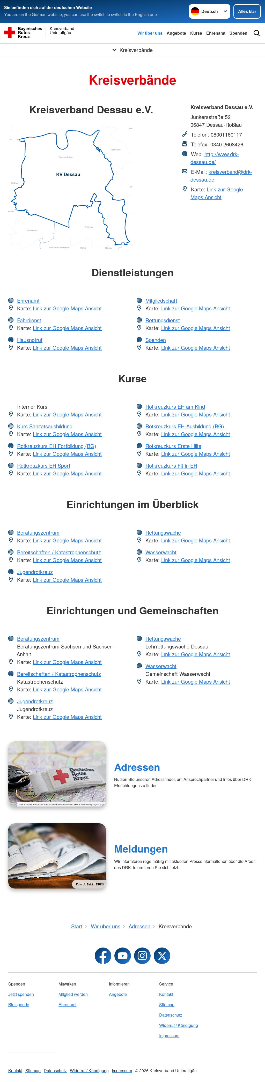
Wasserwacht (160, 552)
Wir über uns (150, 33)
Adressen (137, 766)
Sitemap (166, 1005)
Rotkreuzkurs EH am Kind (175, 406)
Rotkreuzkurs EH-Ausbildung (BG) (184, 426)
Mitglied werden (73, 994)
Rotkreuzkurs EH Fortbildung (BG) (56, 446)
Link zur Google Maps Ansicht (216, 193)
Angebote (176, 33)
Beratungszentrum (38, 532)
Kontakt (166, 994)
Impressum (169, 1036)
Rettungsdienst (162, 320)
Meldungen (141, 848)
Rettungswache (163, 532)
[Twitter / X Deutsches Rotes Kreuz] (162, 955)
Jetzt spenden (21, 994)
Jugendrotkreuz (35, 572)
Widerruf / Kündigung (178, 1025)
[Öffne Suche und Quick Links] (257, 33)
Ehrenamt (215, 33)
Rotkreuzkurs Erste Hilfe (173, 446)
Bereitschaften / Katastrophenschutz (59, 552)
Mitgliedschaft (161, 300)
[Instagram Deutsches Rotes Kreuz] (142, 955)
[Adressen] (57, 774)
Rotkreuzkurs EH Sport (43, 465)
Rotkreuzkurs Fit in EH (171, 465)
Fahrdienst (29, 320)
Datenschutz (170, 1015)
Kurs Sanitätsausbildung (44, 426)
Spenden (238, 33)
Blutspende (18, 1005)
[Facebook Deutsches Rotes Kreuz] (103, 955)
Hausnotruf (29, 340)
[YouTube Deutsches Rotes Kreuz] (122, 955)
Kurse (196, 33)
